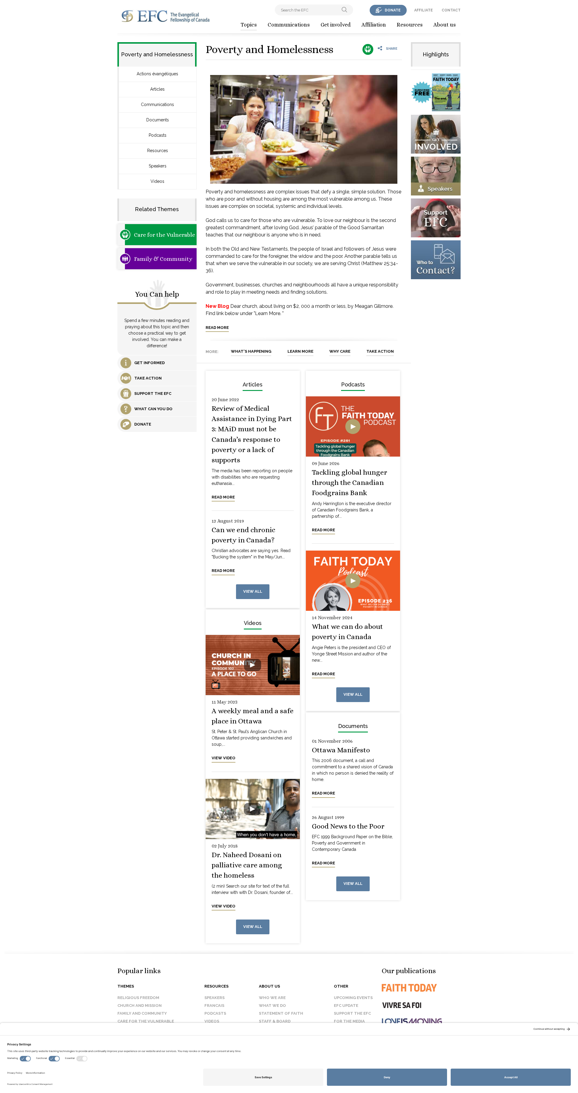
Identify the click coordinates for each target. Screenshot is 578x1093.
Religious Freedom (138, 997)
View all (252, 591)
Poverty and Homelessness (269, 49)
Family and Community (142, 1013)
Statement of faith (281, 1013)
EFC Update (346, 1005)
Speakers (157, 166)
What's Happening (251, 351)
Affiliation (374, 25)
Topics (249, 25)
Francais (214, 1005)
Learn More (300, 351)
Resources (410, 25)
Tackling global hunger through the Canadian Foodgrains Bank (349, 482)
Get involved (336, 25)
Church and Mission (139, 1005)
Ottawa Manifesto (341, 750)
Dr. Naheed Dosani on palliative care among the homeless (247, 865)
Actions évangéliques (157, 73)
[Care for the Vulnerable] (367, 49)
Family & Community (163, 259)
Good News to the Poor (348, 826)
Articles (157, 89)
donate (393, 10)
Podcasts (157, 135)
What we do (272, 1005)
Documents (157, 119)
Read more (217, 327)
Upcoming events (353, 997)
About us (445, 25)
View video (223, 758)
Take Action (380, 351)
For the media (349, 1021)
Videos (157, 181)
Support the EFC (352, 1013)
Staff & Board (275, 1021)
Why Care (339, 351)
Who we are (272, 997)
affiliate (423, 10)
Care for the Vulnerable (164, 235)
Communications (289, 25)
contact (451, 10)
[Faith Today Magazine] (421, 988)
